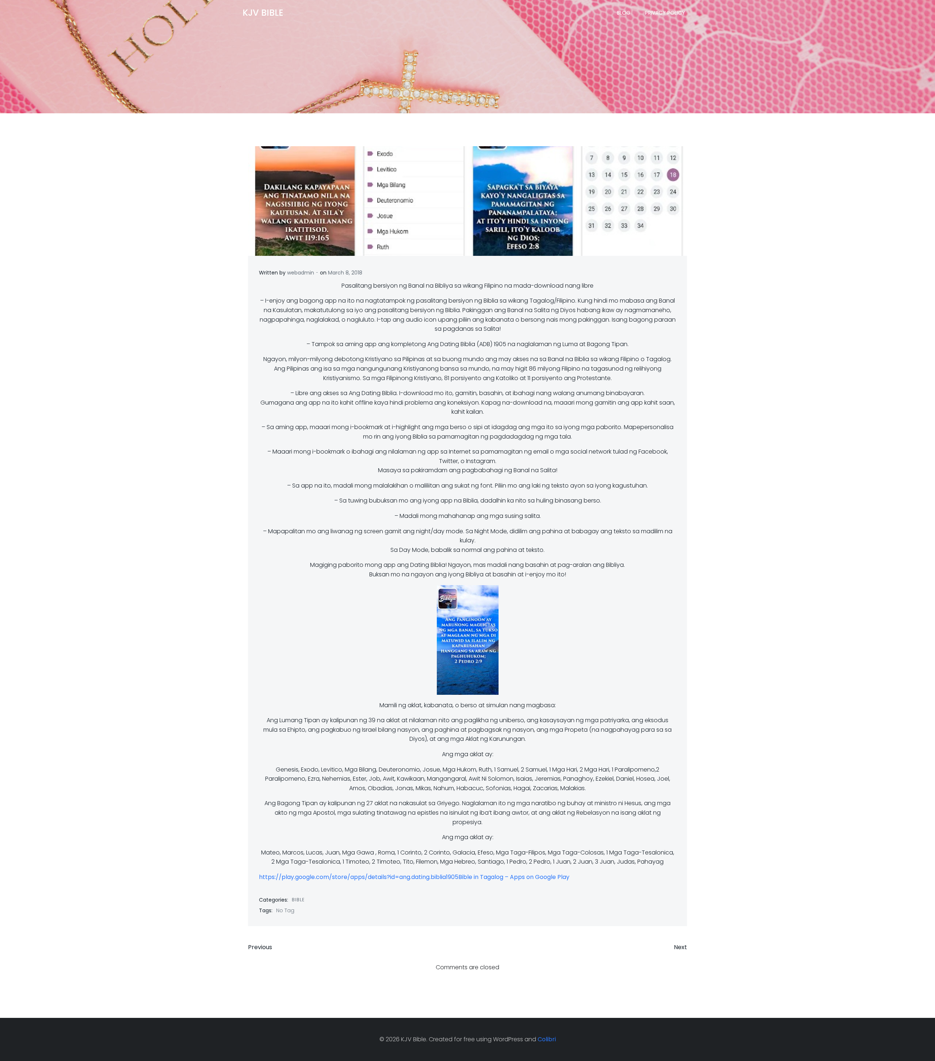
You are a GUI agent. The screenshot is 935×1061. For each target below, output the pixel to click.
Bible (298, 900)
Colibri (547, 1039)
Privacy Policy (665, 12)
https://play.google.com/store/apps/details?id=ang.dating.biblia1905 (358, 877)
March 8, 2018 (345, 272)
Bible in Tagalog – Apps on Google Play (513, 877)
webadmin (300, 272)
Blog (623, 12)
